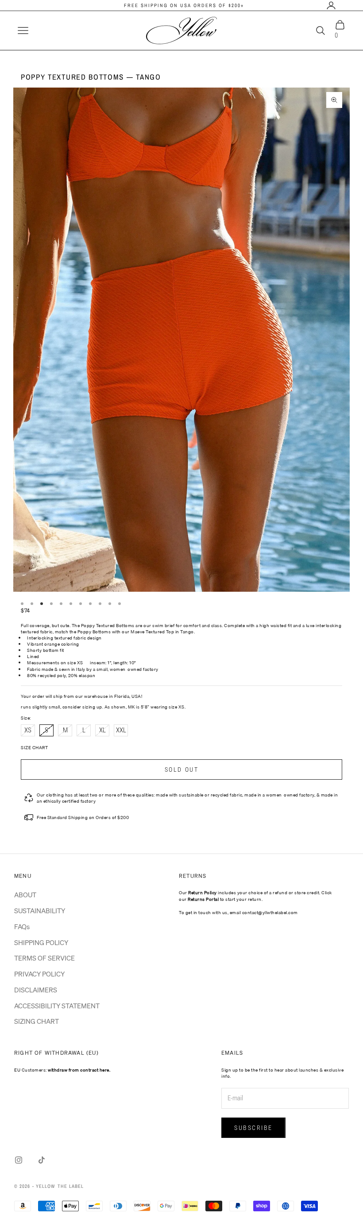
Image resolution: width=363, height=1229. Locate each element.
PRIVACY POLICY (39, 974)
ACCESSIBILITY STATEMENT (57, 1005)
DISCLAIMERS (35, 989)
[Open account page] (331, 5)
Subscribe (253, 1127)
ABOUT (25, 894)
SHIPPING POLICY (41, 942)
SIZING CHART (36, 1021)
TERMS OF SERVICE (44, 958)
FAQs (22, 926)
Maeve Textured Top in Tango (162, 631)
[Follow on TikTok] (41, 1160)
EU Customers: (62, 1069)
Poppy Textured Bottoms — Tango (91, 77)
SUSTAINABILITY (39, 910)
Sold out (181, 769)
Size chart (34, 747)
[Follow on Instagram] (18, 1160)
